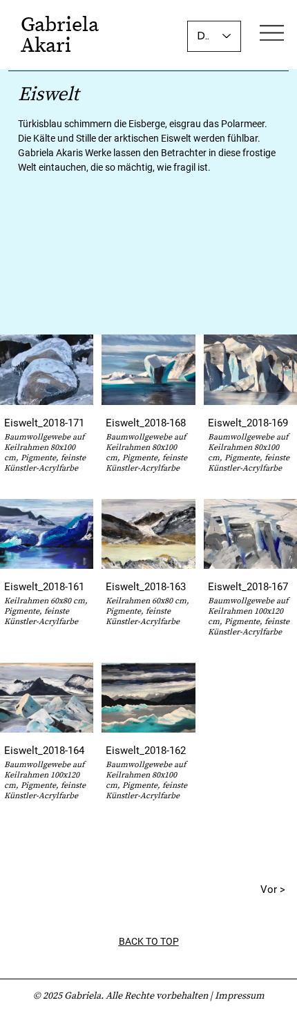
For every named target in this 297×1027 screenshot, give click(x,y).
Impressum (240, 995)
